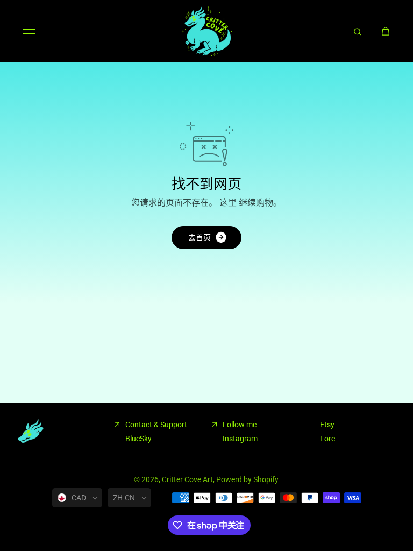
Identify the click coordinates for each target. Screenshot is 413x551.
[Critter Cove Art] (206, 31)
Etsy (327, 424)
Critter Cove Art (187, 479)
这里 (228, 202)
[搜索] (357, 31)
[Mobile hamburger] (29, 31)
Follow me (240, 424)
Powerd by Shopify (247, 479)
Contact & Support (156, 424)
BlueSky (138, 438)
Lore (327, 438)
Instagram (240, 438)
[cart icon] (385, 31)
